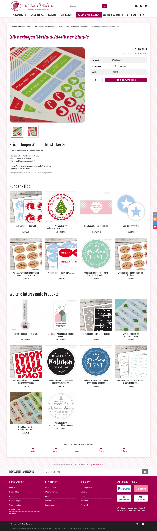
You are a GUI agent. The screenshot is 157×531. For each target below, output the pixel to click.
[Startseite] (36, 26)
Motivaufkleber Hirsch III (26, 226)
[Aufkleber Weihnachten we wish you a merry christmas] (26, 253)
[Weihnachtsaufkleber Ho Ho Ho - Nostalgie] (131, 253)
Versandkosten (142, 53)
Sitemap (12, 514)
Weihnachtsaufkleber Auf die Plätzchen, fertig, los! (61, 381)
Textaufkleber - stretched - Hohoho (96, 334)
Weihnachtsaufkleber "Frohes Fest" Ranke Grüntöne (96, 274)
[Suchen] (104, 6)
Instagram (85, 496)
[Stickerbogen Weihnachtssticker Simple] (47, 85)
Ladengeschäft (87, 487)
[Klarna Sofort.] (141, 488)
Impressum (49, 505)
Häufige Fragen (15, 500)
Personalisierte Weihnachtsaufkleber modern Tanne (61, 425)
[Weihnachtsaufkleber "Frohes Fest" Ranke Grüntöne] (96, 253)
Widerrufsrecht (50, 487)
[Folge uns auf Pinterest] (143, 524)
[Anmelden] (145, 471)
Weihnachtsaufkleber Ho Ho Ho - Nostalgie (131, 274)
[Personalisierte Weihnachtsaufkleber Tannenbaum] (61, 207)
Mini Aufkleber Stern (131, 226)
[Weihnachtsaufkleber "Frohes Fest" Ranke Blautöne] (96, 361)
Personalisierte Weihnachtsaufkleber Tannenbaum (61, 227)
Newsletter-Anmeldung (21, 471)
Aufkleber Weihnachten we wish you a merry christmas (26, 274)
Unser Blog (85, 492)
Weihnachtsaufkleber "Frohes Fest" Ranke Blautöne (96, 381)
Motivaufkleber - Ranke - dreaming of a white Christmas (131, 381)
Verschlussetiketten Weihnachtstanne (131, 335)
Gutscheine (13, 496)
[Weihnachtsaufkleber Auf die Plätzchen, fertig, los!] (61, 361)
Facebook (85, 500)
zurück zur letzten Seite (21, 26)
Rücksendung (14, 509)
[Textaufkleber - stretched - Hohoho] (96, 315)
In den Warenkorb (128, 80)
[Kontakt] (155, 214)
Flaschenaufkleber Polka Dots (96, 226)
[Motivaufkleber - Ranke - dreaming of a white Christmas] (131, 361)
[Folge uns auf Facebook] (139, 524)
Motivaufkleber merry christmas (61, 273)
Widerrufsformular (52, 492)
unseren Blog (137, 508)
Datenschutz (50, 500)
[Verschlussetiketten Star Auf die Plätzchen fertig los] (26, 361)
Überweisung (124, 499)
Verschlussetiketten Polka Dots (25, 334)
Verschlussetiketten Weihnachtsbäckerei (26, 428)
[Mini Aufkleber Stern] (131, 207)
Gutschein (141, 499)
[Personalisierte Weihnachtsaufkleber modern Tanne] (61, 406)
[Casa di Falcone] (31, 6)
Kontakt (12, 487)
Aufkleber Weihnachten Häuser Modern (60, 335)
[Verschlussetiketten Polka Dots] (26, 315)
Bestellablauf (14, 492)
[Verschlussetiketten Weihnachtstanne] (131, 315)
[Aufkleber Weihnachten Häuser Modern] (61, 315)
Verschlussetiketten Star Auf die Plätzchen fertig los (26, 381)
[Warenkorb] (145, 6)
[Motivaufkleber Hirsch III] (26, 207)
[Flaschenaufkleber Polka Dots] (96, 207)
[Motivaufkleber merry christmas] (61, 253)
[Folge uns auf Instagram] (137, 524)
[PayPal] (124, 488)
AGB (46, 496)
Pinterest (84, 505)
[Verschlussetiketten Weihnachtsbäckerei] (26, 408)
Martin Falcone (26, 524)
